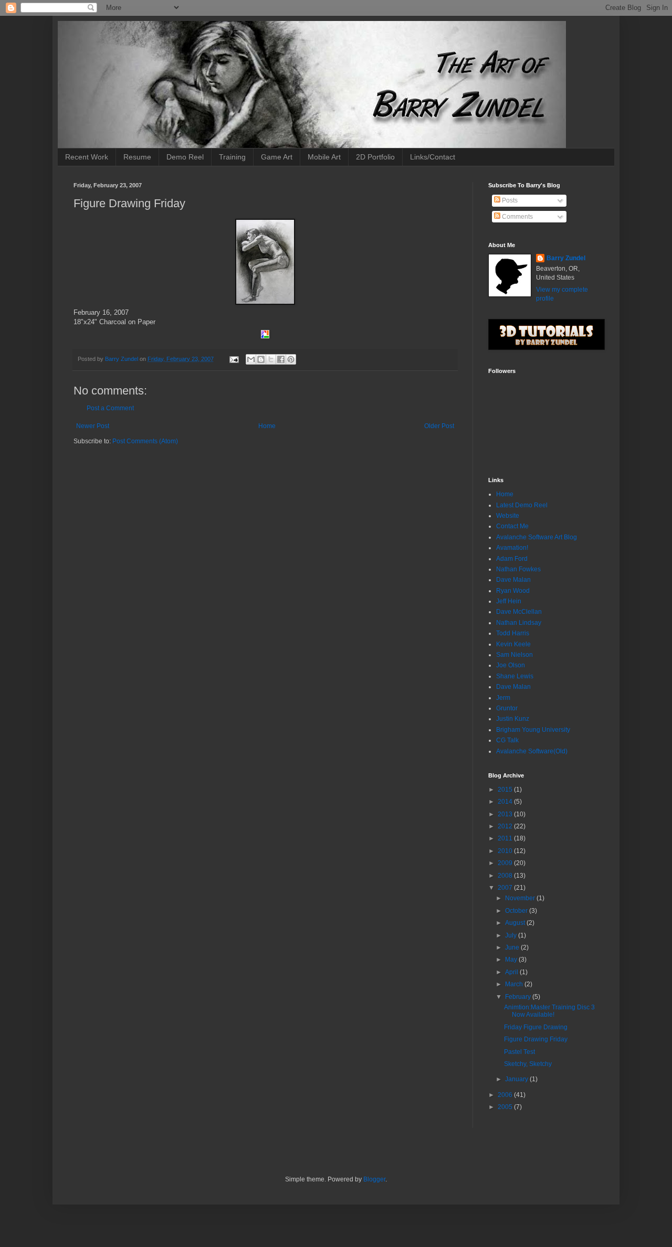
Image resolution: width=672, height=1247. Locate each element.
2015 (506, 789)
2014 (506, 801)
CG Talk (507, 740)
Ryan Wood (513, 590)
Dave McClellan (519, 611)
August (516, 922)
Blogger (374, 1179)
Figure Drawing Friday (536, 1039)
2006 (506, 1095)
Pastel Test (519, 1052)
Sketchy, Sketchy (528, 1064)
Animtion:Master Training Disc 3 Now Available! (549, 1011)
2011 (506, 838)
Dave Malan (513, 579)
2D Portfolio (375, 157)
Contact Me (512, 526)
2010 (506, 851)
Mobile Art (324, 157)
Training (232, 157)
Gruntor (507, 708)
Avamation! (512, 547)
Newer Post (92, 426)
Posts (509, 200)
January (517, 1079)
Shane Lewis (514, 676)
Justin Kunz (512, 718)
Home (267, 426)
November (521, 898)
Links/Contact (432, 157)
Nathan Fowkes (518, 569)
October (517, 910)
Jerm (503, 697)
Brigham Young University (533, 729)
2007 (506, 887)
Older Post (439, 426)
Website (507, 515)
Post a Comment (110, 408)
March (514, 984)
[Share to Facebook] (281, 359)
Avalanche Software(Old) (532, 751)
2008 (506, 875)
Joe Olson (510, 665)
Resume (137, 157)
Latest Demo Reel (522, 505)
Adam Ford (512, 558)
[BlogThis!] (261, 359)
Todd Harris (512, 633)
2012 (506, 826)
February (518, 996)
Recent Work (86, 157)
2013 (506, 814)
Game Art (276, 157)
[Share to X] (271, 359)
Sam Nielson (514, 654)
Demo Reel (185, 157)
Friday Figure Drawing (536, 1027)
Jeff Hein (508, 601)
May (512, 959)
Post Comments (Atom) (145, 441)
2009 (506, 863)
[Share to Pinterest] (291, 359)
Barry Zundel (566, 258)
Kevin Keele (513, 644)
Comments (516, 216)
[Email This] (251, 359)
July (511, 935)
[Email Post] (233, 359)
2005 (506, 1107)
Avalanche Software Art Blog (536, 537)
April (512, 972)
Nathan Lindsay (518, 622)
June (513, 947)
